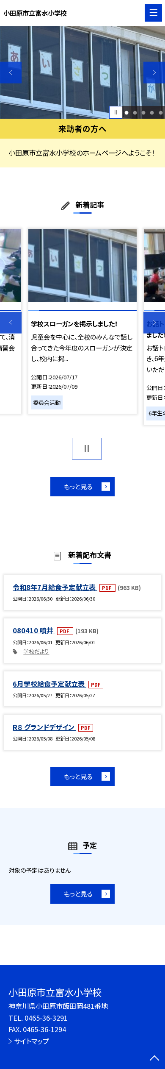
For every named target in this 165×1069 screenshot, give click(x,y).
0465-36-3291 (46, 1018)
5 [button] (160, 112)
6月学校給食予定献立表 (49, 684)
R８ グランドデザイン (44, 727)
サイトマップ (31, 1041)
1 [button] (127, 112)
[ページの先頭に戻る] (154, 1059)
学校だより (36, 651)
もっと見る (78, 486)
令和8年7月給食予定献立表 (55, 587)
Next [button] (154, 73)
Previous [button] (11, 73)
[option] (82, 72)
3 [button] (144, 112)
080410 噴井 (34, 630)
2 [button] (135, 112)
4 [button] (152, 112)
